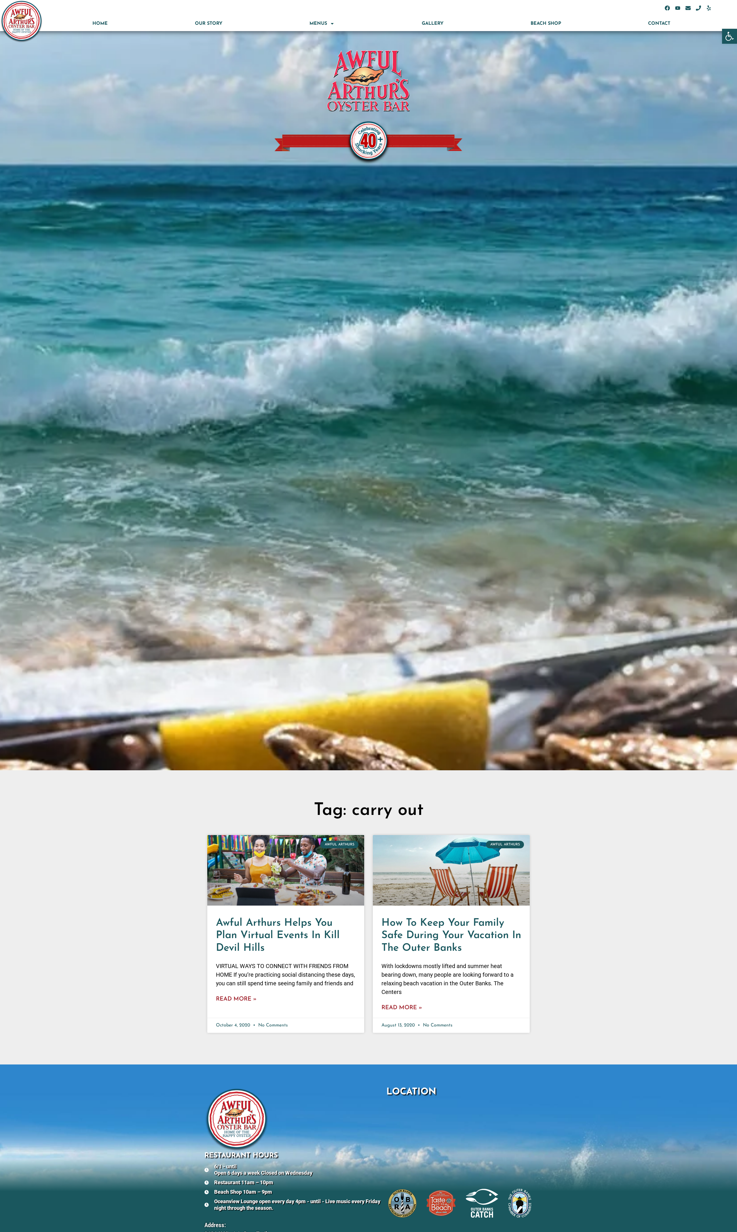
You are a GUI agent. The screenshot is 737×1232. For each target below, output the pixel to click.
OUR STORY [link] (209, 23)
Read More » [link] (236, 999)
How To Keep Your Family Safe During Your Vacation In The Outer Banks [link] (451, 935)
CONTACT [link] (659, 23)
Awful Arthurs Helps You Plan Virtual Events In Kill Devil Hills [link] (278, 935)
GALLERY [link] (433, 23)
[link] (729, 36)
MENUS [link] (318, 23)
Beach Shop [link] (546, 23)
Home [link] (100, 23)
